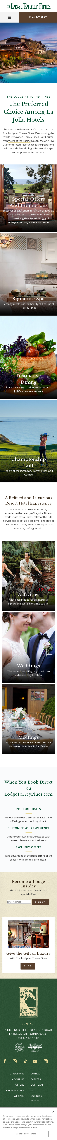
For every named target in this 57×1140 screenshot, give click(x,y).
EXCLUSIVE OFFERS (28, 847)
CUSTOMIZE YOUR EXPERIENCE (29, 828)
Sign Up (40, 902)
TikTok (25, 1061)
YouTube (35, 1061)
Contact (36, 1073)
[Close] (53, 1111)
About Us (18, 1079)
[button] (19, 141)
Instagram (15, 1061)
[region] (28, 1123)
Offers (19, 1084)
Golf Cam (37, 1084)
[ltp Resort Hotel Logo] (28, 6)
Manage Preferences (26, 1133)
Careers (36, 1079)
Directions (17, 1073)
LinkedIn (46, 1061)
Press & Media (15, 1090)
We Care (19, 1095)
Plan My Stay (38, 17)
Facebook (5, 1061)
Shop (28, 966)
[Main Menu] (9, 18)
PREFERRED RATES (28, 809)
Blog (34, 1090)
